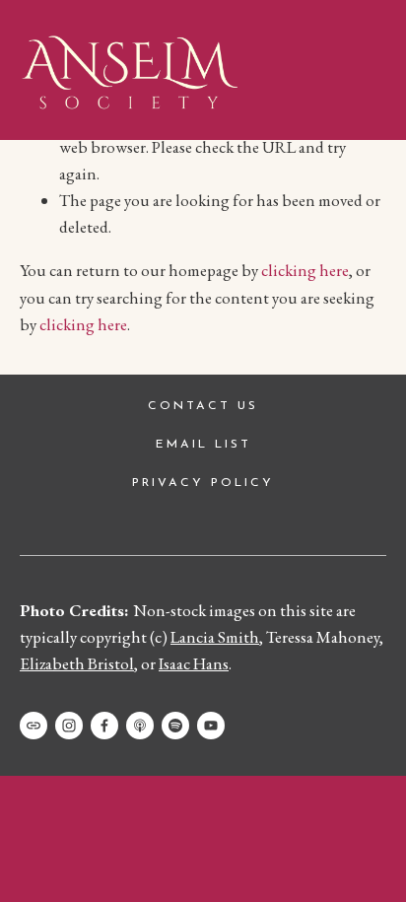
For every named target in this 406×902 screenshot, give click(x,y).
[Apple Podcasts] (140, 725)
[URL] (33, 725)
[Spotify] (175, 725)
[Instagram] (69, 725)
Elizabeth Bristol (77, 663)
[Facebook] (104, 725)
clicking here (305, 270)
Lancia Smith (214, 637)
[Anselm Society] (211, 725)
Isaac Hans (194, 663)
